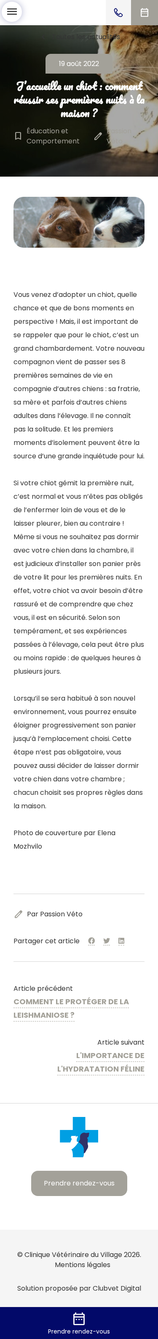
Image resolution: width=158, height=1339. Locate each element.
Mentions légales (82, 1265)
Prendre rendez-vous (79, 1183)
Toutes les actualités (79, 37)
